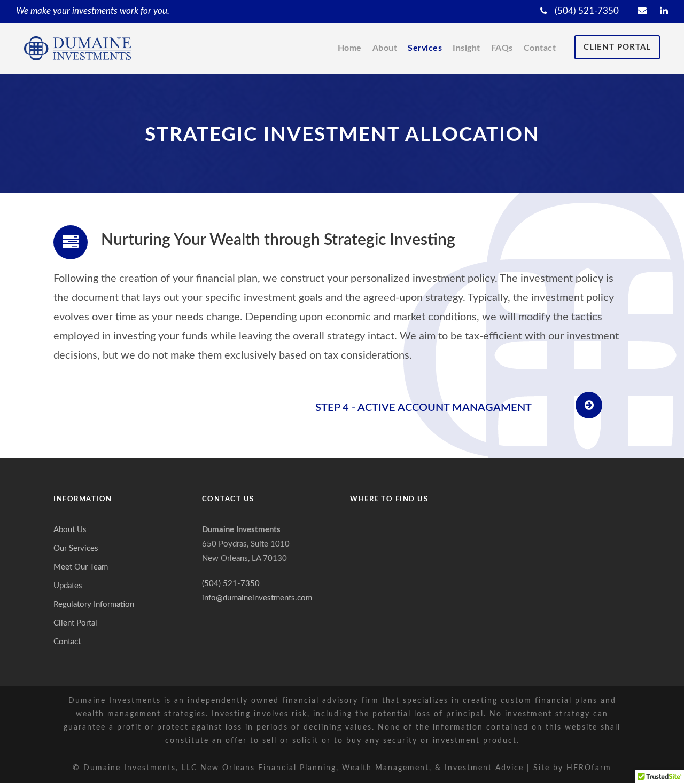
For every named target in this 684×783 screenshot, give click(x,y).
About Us (70, 530)
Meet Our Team (80, 567)
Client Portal (617, 47)
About (385, 48)
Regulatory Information (93, 604)
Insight (466, 48)
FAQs (502, 48)
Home (350, 48)
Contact (540, 48)
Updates (67, 586)
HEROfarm (588, 768)
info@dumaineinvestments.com (257, 598)
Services (425, 48)
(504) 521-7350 (586, 10)
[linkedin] (664, 10)
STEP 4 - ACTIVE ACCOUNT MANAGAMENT (423, 407)
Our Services (75, 548)
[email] (642, 10)
